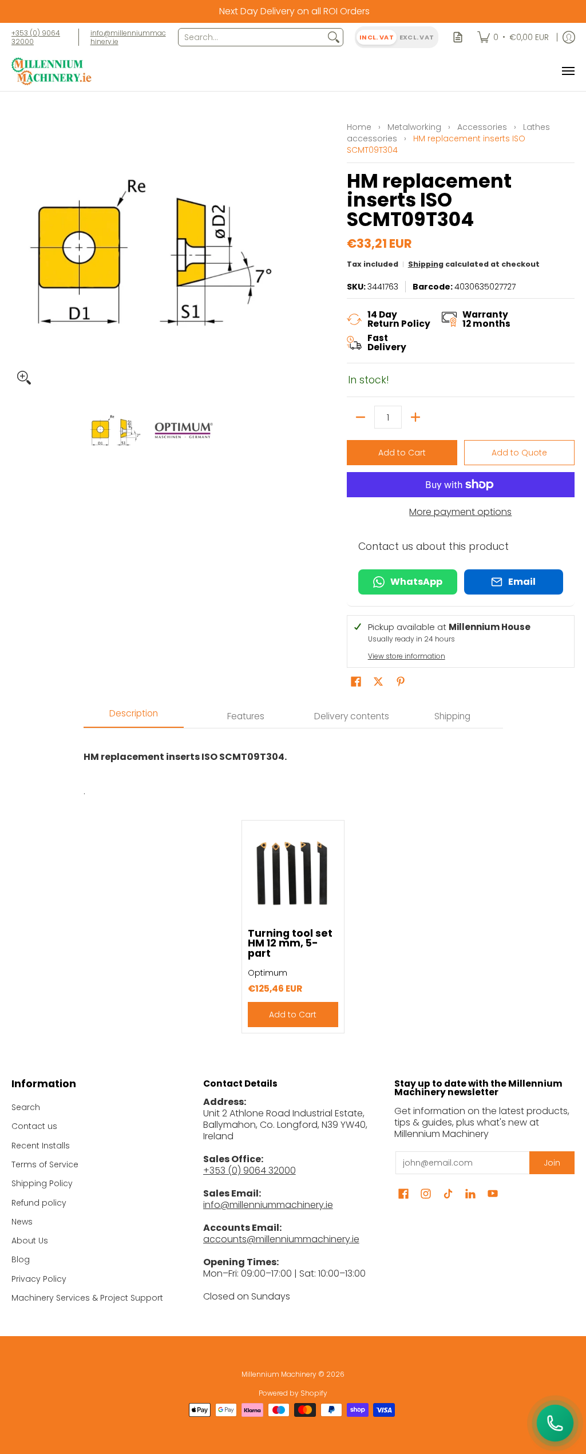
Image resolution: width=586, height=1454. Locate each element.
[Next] (279, 252)
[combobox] (251, 37)
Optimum (267, 972)
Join (552, 1162)
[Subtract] (360, 417)
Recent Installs (40, 1145)
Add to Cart (402, 452)
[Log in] (568, 37)
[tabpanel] (293, 762)
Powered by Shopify (293, 1393)
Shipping (426, 264)
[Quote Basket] (458, 37)
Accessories (482, 127)
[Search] (333, 37)
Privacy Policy (38, 1279)
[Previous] (19, 252)
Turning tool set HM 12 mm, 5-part (290, 943)
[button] (356, 682)
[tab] (134, 717)
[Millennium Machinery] (51, 71)
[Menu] (568, 71)
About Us (29, 1240)
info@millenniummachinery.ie (128, 37)
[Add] (415, 417)
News (22, 1221)
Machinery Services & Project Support (87, 1298)
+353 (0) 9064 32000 (35, 37)
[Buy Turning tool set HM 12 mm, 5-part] (293, 871)
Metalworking (414, 127)
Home (359, 127)
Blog (20, 1259)
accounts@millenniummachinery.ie (281, 1239)
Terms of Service (44, 1164)
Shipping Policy (42, 1183)
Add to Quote (519, 452)
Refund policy (38, 1203)
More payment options (460, 512)
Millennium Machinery (278, 1374)
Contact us (34, 1126)
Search (25, 1107)
